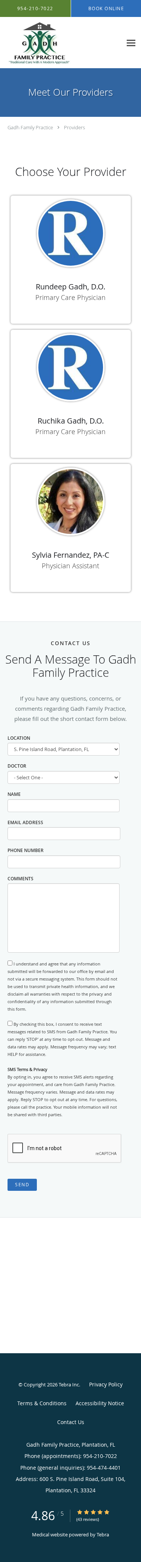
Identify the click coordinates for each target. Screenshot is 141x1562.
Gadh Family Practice (30, 127)
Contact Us (70, 1422)
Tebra (103, 1534)
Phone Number (26, 850)
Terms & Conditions (42, 1403)
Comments (20, 878)
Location (19, 738)
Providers (74, 127)
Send (22, 1184)
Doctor (17, 766)
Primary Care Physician (70, 297)
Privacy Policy (106, 1384)
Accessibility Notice (100, 1403)
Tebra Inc (69, 1384)
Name (14, 794)
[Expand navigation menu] (131, 43)
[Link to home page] (61, 42)
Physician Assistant (70, 565)
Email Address (25, 822)
